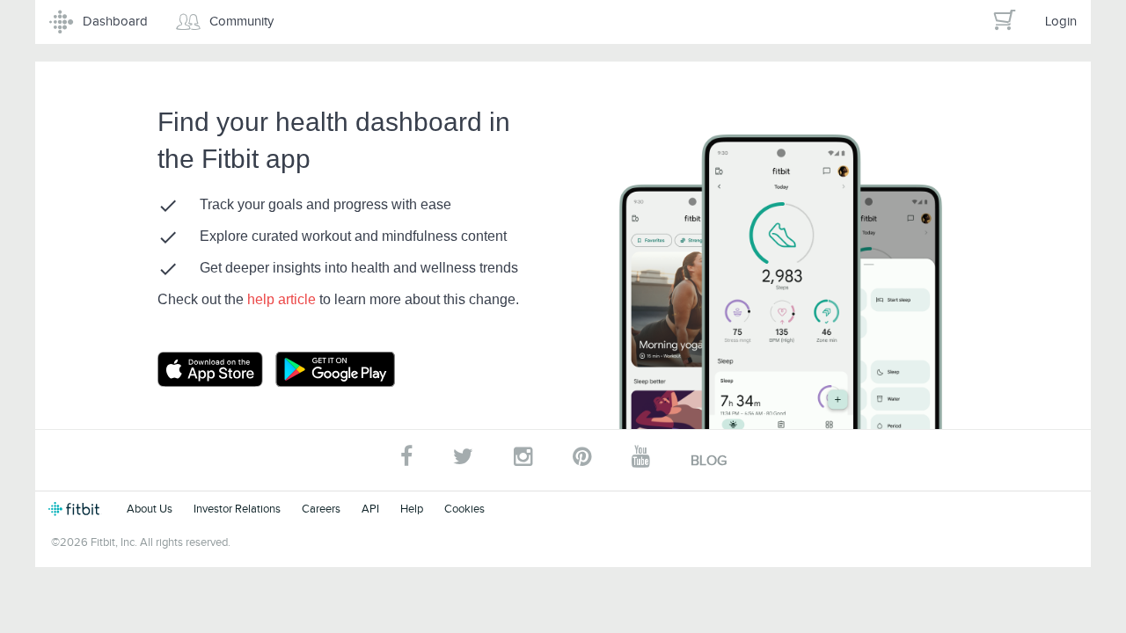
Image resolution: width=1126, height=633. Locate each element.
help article (283, 299)
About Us (149, 508)
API (370, 508)
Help (411, 508)
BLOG (709, 461)
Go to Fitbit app (227, 369)
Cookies (464, 508)
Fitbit (77, 509)
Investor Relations (237, 508)
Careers (321, 508)
